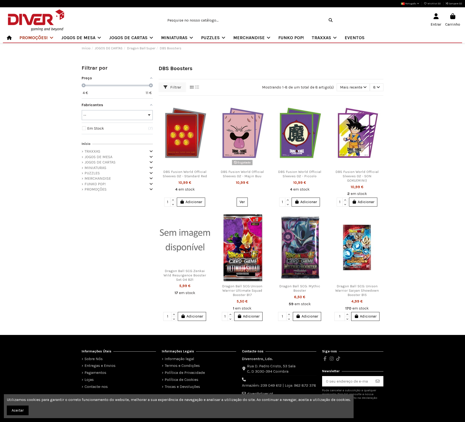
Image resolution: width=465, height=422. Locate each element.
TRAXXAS (92, 151)
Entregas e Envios (100, 365)
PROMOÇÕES (96, 189)
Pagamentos (95, 372)
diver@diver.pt (260, 393)
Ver (242, 202)
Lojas (89, 379)
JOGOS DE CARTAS (100, 162)
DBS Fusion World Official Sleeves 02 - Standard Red (185, 174)
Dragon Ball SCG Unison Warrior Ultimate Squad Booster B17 (242, 290)
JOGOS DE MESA (98, 157)
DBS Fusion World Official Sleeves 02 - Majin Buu (242, 174)
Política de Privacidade (185, 372)
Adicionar (194, 202)
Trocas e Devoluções (182, 386)
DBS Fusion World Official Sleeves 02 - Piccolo (299, 174)
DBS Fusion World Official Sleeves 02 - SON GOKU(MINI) (357, 176)
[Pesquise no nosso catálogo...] (330, 20)
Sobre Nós (94, 358)
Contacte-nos (96, 386)
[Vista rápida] (207, 125)
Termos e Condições (182, 365)
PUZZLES (92, 173)
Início (86, 144)
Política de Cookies (181, 379)
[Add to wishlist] (207, 107)
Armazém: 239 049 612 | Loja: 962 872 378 (279, 385)
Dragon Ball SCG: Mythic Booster (299, 288)
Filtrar (175, 87)
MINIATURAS (95, 167)
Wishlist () (434, 3)
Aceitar (18, 410)
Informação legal (179, 358)
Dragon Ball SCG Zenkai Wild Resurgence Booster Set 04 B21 (184, 275)
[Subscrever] (377, 381)
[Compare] (207, 116)
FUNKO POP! (95, 184)
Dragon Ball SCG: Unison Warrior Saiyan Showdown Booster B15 (357, 290)
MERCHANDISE (98, 178)
